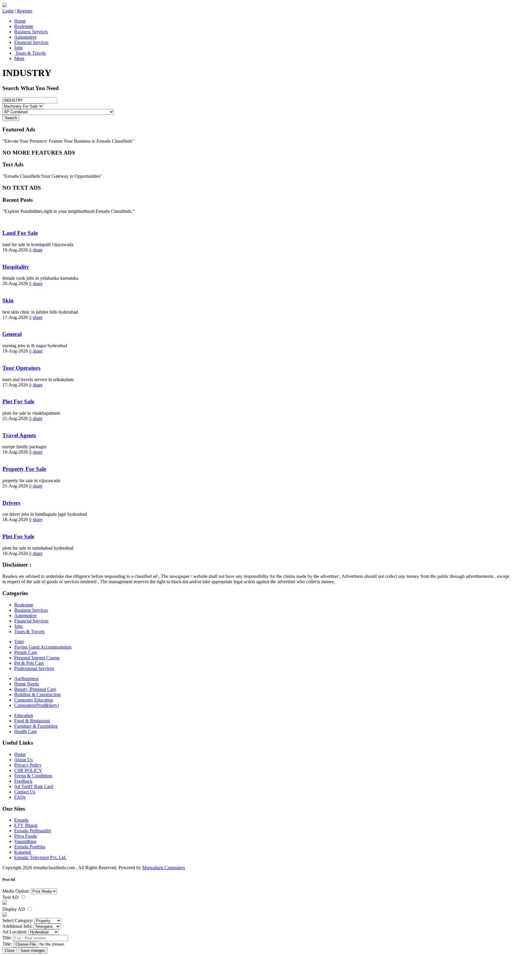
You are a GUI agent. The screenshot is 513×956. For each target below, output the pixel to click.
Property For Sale (24, 469)
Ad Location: (14, 931)
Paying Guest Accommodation (43, 647)
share (37, 249)
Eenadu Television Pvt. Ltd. (40, 857)
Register (24, 10)
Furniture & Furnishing (36, 726)
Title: (7, 937)
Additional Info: (17, 926)
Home (20, 20)
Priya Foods (25, 836)
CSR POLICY (28, 770)
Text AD (11, 897)
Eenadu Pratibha (29, 846)
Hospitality (15, 267)
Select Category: (17, 920)
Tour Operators (21, 368)
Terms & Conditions (33, 775)
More (19, 58)
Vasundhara (25, 841)
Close (10, 950)
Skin (8, 300)
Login (8, 10)
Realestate (23, 26)
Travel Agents (19, 435)
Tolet (19, 641)
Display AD (14, 909)
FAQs (20, 797)
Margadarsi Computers (163, 867)
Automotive (25, 37)
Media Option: (16, 891)
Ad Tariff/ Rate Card (33, 786)
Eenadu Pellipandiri (32, 830)
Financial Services (31, 42)
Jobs (18, 47)
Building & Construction (37, 694)
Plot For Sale (18, 401)
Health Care (25, 731)
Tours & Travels (30, 53)
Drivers (11, 503)
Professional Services (34, 668)
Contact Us (24, 791)
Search (11, 118)
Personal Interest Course (37, 657)
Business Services (31, 31)
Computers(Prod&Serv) (36, 705)
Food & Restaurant (32, 720)
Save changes (32, 950)
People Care (25, 652)
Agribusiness (26, 678)
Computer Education (33, 699)
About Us (23, 759)
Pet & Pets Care (29, 663)
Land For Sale (20, 233)
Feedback (23, 781)
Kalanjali (22, 852)
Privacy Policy (28, 765)
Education (23, 715)
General (12, 334)
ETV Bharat (25, 825)
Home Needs (26, 683)
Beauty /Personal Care (35, 689)
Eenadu (21, 820)
